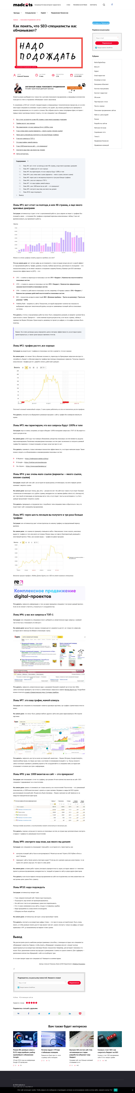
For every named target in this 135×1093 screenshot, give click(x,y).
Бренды (17, 13)
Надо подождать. (22, 154)
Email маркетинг (99, 75)
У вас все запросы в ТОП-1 (25, 138)
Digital (43, 13)
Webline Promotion (79, 964)
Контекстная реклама (101, 89)
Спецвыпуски (30, 13)
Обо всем (97, 97)
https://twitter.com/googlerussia (35, 462)
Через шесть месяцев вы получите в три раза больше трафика (37, 135)
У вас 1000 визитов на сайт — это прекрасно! (31, 146)
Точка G (96, 136)
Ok (116, 1090)
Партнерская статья (101, 102)
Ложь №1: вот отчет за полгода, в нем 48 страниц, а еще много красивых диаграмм (50, 166)
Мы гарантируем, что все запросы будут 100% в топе (34, 127)
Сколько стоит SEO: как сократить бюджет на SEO (108, 1051)
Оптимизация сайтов (26, 997)
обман (16, 997)
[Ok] (133, 1090)
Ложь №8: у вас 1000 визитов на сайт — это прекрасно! (41, 186)
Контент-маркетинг (100, 93)
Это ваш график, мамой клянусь (27, 142)
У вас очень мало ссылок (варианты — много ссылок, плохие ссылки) (39, 131)
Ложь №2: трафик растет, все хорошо (35, 169)
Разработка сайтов (100, 123)
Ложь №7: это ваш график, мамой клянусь (36, 183)
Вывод (21, 195)
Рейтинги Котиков (100, 128)
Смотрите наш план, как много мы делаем (30, 150)
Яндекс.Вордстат (71, 690)
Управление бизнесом (59, 13)
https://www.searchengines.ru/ (36, 466)
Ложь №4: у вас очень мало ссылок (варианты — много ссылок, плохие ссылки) (48, 174)
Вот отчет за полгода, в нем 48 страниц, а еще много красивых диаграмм (41, 119)
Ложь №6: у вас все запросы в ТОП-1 (35, 180)
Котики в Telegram (101, 23)
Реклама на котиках (80, 5)
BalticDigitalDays (99, 62)
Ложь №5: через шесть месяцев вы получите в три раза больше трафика (46, 177)
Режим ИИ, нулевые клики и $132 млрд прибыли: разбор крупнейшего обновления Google (24, 1053)
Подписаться (74, 983)
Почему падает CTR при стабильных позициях (50, 1051)
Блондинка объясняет (101, 84)
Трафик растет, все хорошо (25, 123)
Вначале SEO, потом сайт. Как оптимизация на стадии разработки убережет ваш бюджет (80, 1053)
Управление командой (101, 145)
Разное (96, 119)
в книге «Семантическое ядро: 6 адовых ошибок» (42, 692)
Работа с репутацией (101, 115)
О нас (68, 5)
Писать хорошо (99, 106)
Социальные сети (100, 132)
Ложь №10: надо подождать (32, 192)
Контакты (93, 5)
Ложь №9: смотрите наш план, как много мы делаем (39, 189)
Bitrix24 (96, 67)
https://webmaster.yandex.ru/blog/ (36, 459)
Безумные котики (100, 80)
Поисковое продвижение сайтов (26, 67)
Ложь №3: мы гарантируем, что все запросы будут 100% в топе (43, 172)
